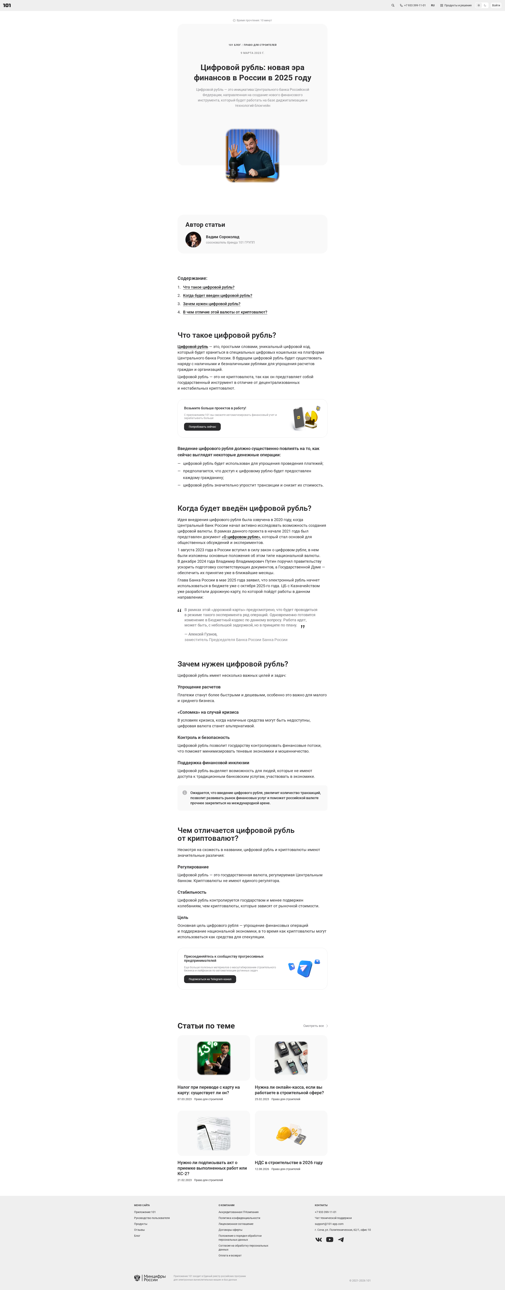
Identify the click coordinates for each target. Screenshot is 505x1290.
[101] (7, 5)
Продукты (140, 1223)
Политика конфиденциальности (239, 1218)
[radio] (479, 5)
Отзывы (139, 1229)
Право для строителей (260, 45)
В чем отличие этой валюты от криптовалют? (225, 312)
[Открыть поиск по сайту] (393, 5)
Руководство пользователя (152, 1218)
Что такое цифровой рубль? (209, 287)
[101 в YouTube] (330, 1240)
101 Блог (235, 45)
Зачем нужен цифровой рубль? (211, 303)
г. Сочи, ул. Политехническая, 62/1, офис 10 (343, 1229)
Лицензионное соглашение (236, 1223)
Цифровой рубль (193, 346)
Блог (137, 1235)
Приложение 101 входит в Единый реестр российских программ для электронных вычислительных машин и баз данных (210, 1278)
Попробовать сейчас (202, 426)
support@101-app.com (329, 1223)
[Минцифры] (150, 1278)
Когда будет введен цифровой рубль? (217, 295)
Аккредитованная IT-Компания (239, 1212)
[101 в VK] (319, 1240)
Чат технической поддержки (333, 1218)
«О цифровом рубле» (241, 536)
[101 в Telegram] (341, 1240)
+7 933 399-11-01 (326, 1212)
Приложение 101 (145, 1212)
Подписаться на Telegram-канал (210, 979)
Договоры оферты (230, 1229)
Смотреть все (313, 1026)
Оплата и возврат (230, 1255)
